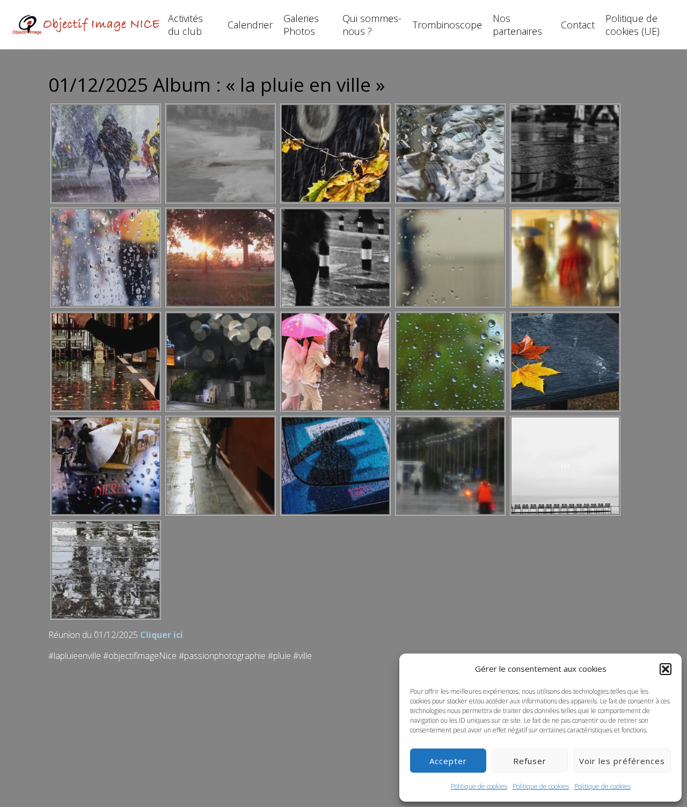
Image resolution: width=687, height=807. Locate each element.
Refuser (529, 760)
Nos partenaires (517, 25)
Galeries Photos (301, 25)
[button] (665, 669)
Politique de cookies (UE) (632, 25)
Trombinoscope (447, 24)
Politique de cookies (479, 786)
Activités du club (185, 25)
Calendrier (250, 24)
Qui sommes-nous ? (371, 25)
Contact (578, 24)
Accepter (448, 760)
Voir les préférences (622, 760)
